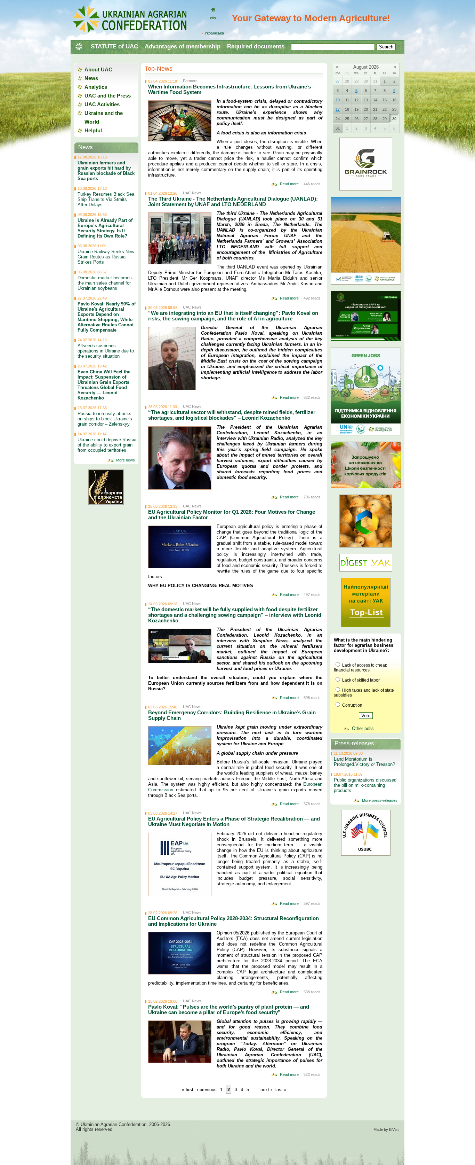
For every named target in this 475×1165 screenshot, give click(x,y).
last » (281, 1089)
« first (187, 1089)
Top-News (158, 68)
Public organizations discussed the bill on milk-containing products (365, 785)
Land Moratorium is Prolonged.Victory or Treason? (364, 761)
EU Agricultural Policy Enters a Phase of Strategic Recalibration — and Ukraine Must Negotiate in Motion (234, 821)
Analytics (95, 87)
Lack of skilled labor (360, 680)
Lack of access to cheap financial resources (360, 668)
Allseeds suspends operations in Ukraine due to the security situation (106, 351)
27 (338, 81)
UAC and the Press (107, 96)
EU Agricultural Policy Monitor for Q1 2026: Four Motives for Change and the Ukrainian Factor (231, 514)
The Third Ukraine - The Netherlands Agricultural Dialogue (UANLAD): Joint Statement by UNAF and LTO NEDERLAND (233, 201)
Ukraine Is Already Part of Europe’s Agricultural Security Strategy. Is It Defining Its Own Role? (105, 228)
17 (338, 109)
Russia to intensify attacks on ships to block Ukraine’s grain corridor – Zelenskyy (105, 419)
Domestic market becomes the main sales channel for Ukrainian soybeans (105, 283)
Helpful (93, 130)
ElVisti (394, 1129)
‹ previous (207, 1089)
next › (266, 1089)
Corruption (351, 705)
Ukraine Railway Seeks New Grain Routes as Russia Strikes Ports (106, 257)
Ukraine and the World (103, 117)
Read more (289, 184)
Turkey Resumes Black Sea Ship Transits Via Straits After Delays (106, 199)
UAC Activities (102, 104)
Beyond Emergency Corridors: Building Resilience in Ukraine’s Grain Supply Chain (232, 715)
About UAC (98, 69)
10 (338, 100)
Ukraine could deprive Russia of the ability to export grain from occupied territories (107, 445)
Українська (214, 33)
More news (125, 460)
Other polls (363, 728)
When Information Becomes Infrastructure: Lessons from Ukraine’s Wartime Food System (229, 89)
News (91, 78)
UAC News (192, 193)
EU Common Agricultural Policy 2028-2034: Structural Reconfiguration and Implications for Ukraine (233, 921)
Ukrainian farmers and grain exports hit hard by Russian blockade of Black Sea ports (106, 170)
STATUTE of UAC (114, 46)
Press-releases (354, 743)
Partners (190, 81)
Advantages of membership (182, 46)
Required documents (255, 46)
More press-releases (379, 800)
